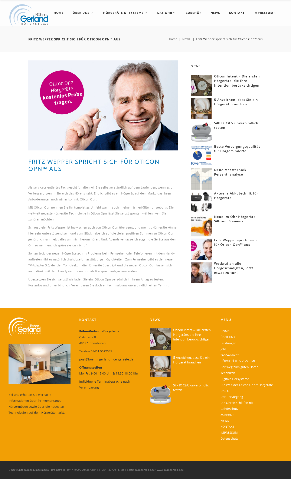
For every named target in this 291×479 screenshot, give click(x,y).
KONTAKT (227, 427)
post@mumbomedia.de (141, 470)
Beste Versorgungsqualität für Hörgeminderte (237, 148)
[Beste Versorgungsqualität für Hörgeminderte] (201, 155)
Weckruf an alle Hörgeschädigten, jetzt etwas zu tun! (233, 268)
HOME (224, 331)
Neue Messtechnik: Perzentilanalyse (231, 172)
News (186, 39)
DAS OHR (226, 391)
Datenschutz (229, 438)
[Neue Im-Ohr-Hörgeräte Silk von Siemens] (201, 225)
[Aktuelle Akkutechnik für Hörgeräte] (201, 202)
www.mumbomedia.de (170, 470)
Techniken (227, 373)
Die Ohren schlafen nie (237, 403)
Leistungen (228, 343)
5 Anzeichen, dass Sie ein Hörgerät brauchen (236, 101)
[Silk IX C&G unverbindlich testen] (201, 132)
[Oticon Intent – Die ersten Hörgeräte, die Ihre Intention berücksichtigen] (201, 85)
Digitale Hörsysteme (234, 379)
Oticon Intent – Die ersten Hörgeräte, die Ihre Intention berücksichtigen (237, 80)
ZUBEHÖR (227, 415)
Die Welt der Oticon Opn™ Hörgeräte (246, 385)
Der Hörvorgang (231, 397)
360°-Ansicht (229, 355)
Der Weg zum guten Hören (239, 367)
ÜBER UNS (227, 337)
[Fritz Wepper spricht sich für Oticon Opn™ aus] (201, 249)
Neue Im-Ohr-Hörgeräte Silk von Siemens (235, 218)
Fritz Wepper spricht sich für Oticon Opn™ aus (235, 242)
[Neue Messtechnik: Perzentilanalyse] (201, 178)
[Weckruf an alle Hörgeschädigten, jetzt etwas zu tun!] (201, 272)
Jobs (223, 349)
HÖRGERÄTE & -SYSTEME (238, 361)
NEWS (224, 421)
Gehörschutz (229, 409)
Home (173, 39)
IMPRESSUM (229, 432)
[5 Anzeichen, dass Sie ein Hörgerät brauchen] (201, 108)
